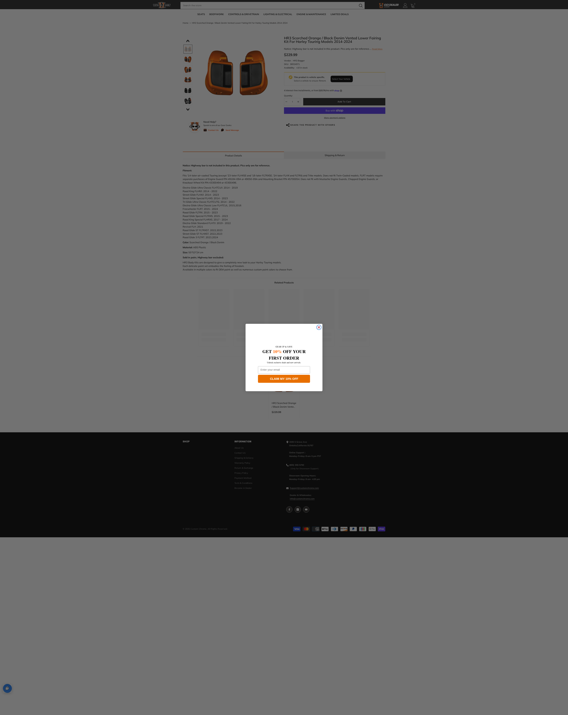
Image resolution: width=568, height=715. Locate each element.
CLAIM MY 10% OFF (284, 378)
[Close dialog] (319, 327)
